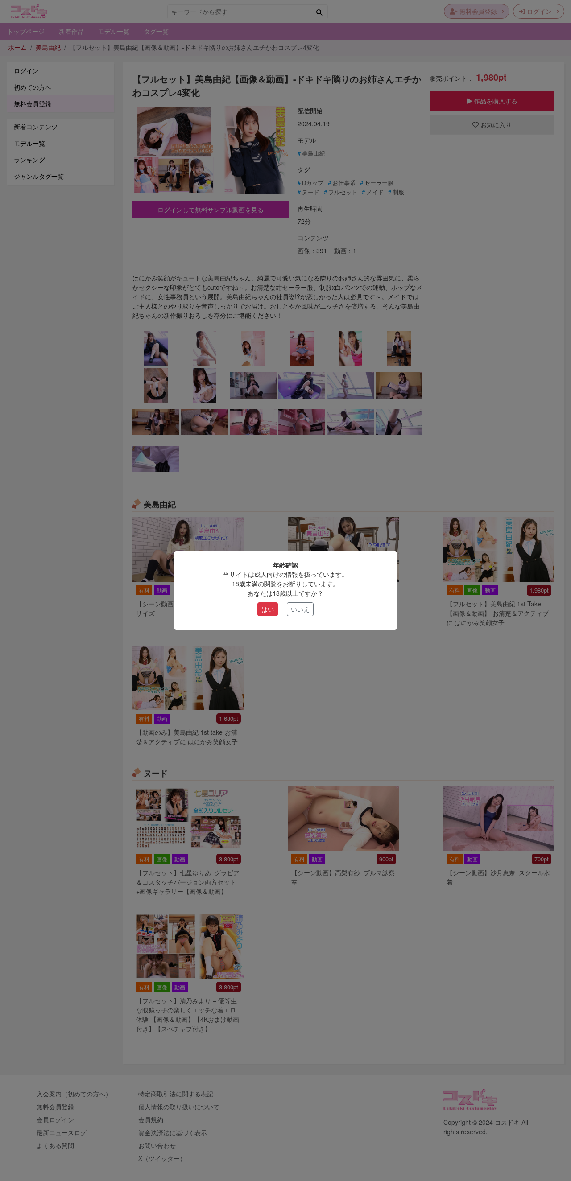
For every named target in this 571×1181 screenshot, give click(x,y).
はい (267, 609)
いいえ (300, 609)
